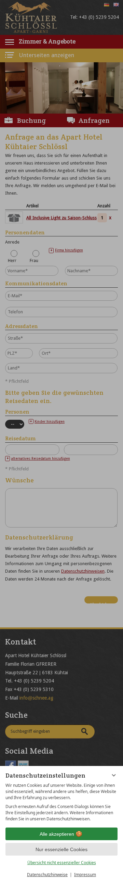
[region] (61, 802)
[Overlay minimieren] (114, 775)
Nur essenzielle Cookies (61, 849)
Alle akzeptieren (57, 834)
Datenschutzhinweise (47, 874)
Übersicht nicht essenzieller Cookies (61, 863)
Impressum (85, 874)
